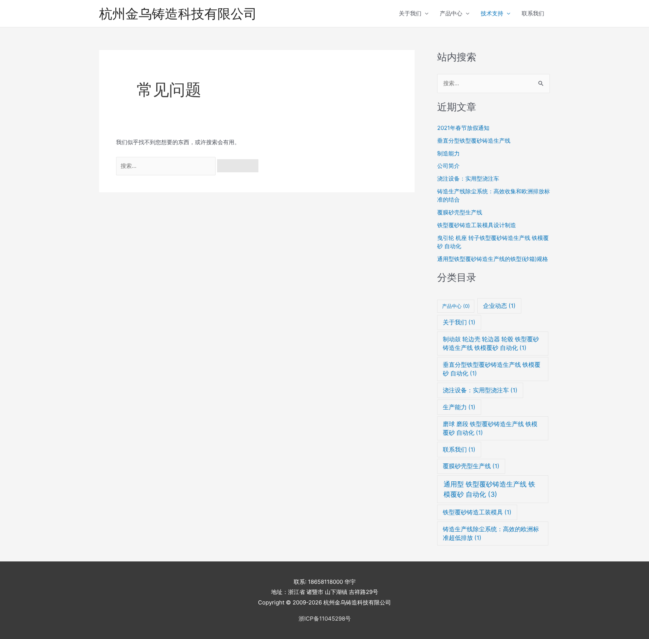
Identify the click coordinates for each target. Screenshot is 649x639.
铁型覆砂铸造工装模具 (477, 512)
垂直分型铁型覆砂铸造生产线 (473, 140)
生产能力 (459, 407)
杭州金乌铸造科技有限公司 (178, 13)
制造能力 (448, 153)
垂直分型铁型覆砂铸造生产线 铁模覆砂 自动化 (491, 369)
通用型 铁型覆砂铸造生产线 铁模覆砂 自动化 (489, 489)
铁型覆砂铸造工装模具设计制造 (476, 225)
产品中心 (451, 13)
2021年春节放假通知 (463, 127)
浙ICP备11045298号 (325, 618)
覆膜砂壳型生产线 (459, 212)
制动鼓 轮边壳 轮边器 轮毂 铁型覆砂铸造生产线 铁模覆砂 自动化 (491, 343)
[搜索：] (166, 165)
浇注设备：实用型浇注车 (468, 178)
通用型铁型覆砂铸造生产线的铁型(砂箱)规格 (492, 258)
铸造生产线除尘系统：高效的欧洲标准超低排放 (491, 533)
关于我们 (410, 13)
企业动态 (499, 305)
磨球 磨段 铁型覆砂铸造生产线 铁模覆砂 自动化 (490, 428)
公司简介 (448, 165)
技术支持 (492, 13)
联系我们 (533, 13)
